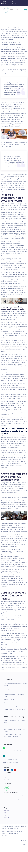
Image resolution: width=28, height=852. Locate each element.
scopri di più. (19, 799)
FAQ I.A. (6, 777)
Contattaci (8, 744)
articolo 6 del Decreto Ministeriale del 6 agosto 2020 (13, 457)
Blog (5, 808)
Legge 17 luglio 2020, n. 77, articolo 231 (14, 446)
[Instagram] (8, 770)
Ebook (6, 815)
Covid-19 (6, 818)
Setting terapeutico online (11, 703)
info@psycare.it (8, 2)
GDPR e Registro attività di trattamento (15, 726)
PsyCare (6, 810)
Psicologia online (9, 699)
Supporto (6, 780)
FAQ (5, 775)
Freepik (24, 844)
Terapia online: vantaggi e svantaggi (14, 709)
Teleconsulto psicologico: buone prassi (15, 706)
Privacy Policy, (6, 832)
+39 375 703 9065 (12, 4)
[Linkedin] (12, 770)
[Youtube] (15, 770)
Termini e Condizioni (16, 832)
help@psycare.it (13, 762)
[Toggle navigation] (25, 10)
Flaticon (24, 848)
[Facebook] (5, 770)
